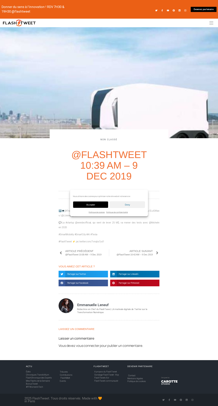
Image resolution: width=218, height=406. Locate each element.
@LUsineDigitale (69, 215)
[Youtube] (168, 10)
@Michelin (154, 222)
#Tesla (93, 234)
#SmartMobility (66, 234)
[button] (83, 274)
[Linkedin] (179, 10)
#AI (88, 234)
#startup (70, 222)
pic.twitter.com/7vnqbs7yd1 (90, 241)
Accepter (90, 204)
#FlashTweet (65, 241)
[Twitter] (156, 10)
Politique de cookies (97, 212)
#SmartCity (80, 234)
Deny (127, 204)
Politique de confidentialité (117, 212)
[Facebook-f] (162, 10)
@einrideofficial (83, 222)
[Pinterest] (174, 10)
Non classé (109, 139)
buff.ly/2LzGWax (151, 210)
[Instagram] (185, 10)
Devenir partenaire (140, 366)
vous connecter (87, 345)
